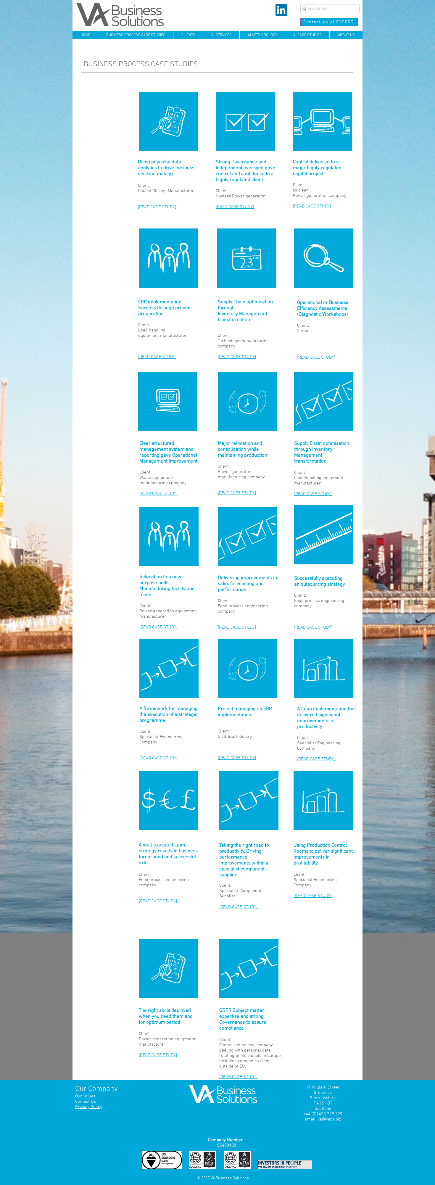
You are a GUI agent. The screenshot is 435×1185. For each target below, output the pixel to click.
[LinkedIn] (281, 10)
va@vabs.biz (329, 1119)
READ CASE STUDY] (157, 207)
